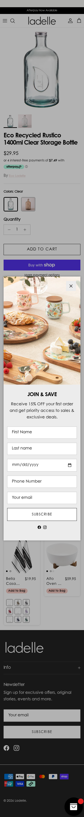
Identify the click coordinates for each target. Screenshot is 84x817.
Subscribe (42, 514)
